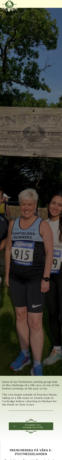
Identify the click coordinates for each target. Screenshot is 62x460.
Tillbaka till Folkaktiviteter (33, 426)
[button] (54, 3)
